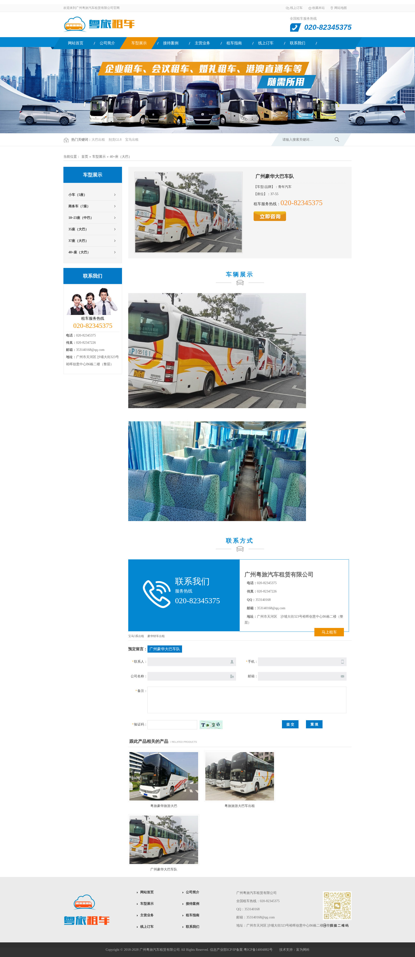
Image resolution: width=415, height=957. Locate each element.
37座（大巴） (78, 241)
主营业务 (202, 43)
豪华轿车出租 (156, 636)
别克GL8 (115, 139)
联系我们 (297, 43)
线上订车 (296, 8)
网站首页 (75, 43)
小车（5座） (77, 195)
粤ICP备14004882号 (258, 949)
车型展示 (139, 43)
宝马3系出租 (136, 636)
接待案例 (170, 43)
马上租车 (329, 632)
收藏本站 (318, 8)
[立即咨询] (270, 220)
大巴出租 (98, 139)
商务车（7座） (79, 206)
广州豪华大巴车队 (163, 869)
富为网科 (303, 949)
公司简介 (107, 43)
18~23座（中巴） (81, 218)
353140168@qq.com (90, 350)
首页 (84, 156)
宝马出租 (132, 139)
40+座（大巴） (121, 156)
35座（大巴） (78, 229)
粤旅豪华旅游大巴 (163, 806)
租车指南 (234, 43)
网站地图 (340, 8)
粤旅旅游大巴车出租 (240, 806)
